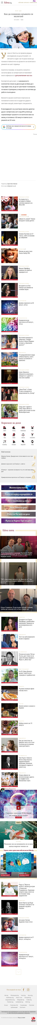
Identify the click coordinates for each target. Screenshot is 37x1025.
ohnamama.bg (23, 216)
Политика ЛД (14, 1005)
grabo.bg (22, 249)
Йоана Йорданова (10, 789)
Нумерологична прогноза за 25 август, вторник (16, 477)
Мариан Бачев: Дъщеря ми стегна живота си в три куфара (17, 457)
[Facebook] (23, 990)
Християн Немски (12, 184)
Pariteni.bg (10, 1002)
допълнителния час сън (23, 75)
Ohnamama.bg (15, 995)
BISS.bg (27, 1002)
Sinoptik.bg (28, 997)
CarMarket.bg (19, 1002)
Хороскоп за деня (11, 422)
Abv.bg (6, 995)
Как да (18, 10)
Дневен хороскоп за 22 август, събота (13, 464)
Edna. (8, 2)
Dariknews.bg (10, 997)
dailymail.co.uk (11, 186)
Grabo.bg (29, 1000)
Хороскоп (26, 2)
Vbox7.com (19, 997)
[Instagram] (28, 990)
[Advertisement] (18, 153)
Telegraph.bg (20, 1000)
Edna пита (8, 530)
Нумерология (33, 2)
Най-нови (20, 2)
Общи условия (21, 1017)
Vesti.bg (23, 995)
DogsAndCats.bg (10, 1000)
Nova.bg (30, 995)
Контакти (22, 1007)
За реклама (23, 1005)
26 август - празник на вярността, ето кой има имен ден (17, 470)
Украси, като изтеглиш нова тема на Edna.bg (18, 850)
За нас (6, 1005)
